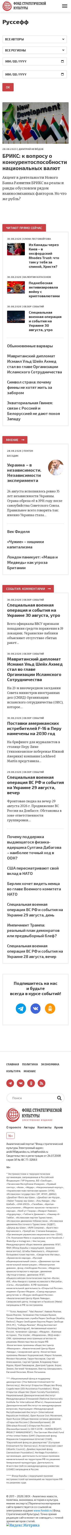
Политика (30, 1064)
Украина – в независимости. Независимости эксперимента (24, 472)
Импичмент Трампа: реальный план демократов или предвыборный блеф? (33, 930)
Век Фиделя (18, 531)
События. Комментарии (25, 589)
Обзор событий (33, 306)
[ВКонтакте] (35, 1008)
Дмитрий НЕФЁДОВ (31, 149)
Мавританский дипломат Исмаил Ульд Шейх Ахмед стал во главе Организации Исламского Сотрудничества (35, 669)
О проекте (13, 1127)
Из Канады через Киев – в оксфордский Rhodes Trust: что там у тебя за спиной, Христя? (44, 255)
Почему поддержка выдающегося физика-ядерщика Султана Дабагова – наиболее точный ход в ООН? (34, 847)
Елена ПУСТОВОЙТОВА (37, 238)
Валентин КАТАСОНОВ (37, 276)
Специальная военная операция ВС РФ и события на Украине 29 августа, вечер (35, 784)
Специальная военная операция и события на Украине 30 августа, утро (45, 321)
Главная (12, 1064)
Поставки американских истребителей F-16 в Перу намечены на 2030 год (34, 728)
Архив (58, 1127)
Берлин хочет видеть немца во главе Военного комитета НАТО (34, 888)
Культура (13, 1071)
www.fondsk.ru (43, 1510)
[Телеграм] (21, 1008)
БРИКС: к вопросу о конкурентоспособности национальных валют (34, 162)
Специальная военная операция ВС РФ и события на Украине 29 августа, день (35, 909)
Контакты (44, 1127)
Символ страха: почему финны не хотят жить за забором (29, 387)
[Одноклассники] (50, 1008)
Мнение (12, 440)
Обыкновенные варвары (30, 345)
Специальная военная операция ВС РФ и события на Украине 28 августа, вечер (35, 951)
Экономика (50, 1064)
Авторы (29, 1127)
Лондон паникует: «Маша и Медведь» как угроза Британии (32, 562)
